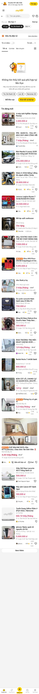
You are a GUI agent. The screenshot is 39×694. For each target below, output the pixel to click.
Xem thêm (19, 550)
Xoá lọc (35, 22)
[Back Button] (2, 16)
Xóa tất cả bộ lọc (27, 100)
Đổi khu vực (10, 100)
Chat (32, 462)
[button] (2, 4)
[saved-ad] (33, 16)
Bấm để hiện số (20, 462)
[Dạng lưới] (35, 48)
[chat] (37, 16)
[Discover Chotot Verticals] (3, 10)
